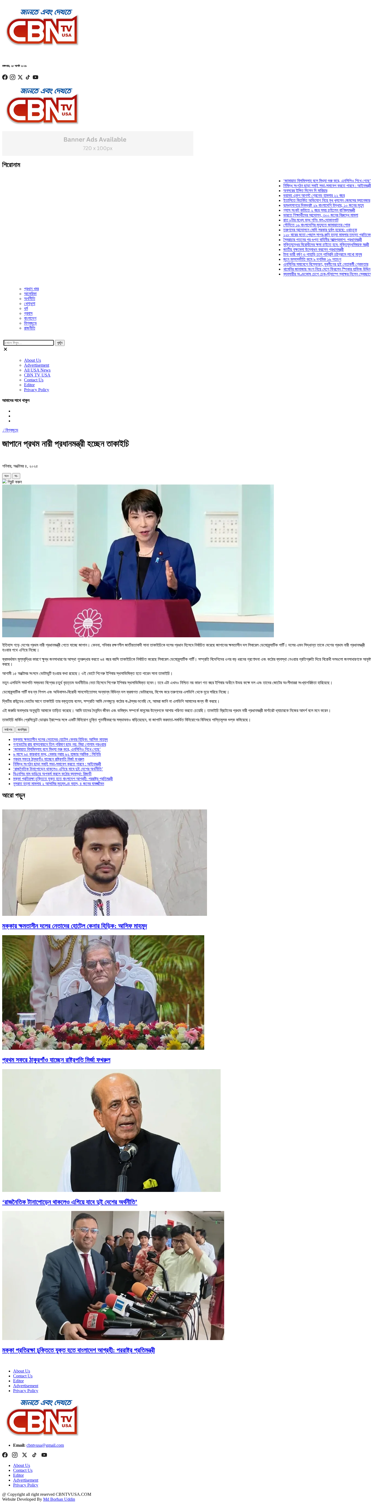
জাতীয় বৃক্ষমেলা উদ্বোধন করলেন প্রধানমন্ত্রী (297, 249)
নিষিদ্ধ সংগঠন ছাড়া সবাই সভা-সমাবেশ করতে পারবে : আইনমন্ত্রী (311, 185)
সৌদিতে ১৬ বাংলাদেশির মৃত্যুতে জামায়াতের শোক (300, 225)
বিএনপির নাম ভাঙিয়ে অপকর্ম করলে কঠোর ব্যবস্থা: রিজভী (52, 774)
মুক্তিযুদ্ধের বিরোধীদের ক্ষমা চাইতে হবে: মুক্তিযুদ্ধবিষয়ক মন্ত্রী (310, 244)
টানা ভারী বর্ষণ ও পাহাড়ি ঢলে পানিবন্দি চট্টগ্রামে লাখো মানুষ (306, 254)
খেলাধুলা (29, 303)
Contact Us (33, 380)
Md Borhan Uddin (59, 1499)
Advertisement (36, 365)
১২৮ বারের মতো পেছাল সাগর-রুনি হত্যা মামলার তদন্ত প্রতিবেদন (312, 234)
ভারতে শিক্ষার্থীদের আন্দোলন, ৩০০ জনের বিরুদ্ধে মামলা (304, 215)
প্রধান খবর (31, 288)
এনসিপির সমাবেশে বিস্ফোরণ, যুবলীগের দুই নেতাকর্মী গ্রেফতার (309, 264)
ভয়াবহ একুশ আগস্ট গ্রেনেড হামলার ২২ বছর (297, 195)
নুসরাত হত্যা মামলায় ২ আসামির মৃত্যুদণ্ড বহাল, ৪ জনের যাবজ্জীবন (58, 783)
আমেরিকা (30, 293)
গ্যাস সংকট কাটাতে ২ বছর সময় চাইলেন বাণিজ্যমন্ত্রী (303, 210)
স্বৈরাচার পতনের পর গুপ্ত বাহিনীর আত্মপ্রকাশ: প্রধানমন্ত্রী (306, 239)
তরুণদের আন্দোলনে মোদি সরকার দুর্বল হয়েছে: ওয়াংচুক (304, 230)
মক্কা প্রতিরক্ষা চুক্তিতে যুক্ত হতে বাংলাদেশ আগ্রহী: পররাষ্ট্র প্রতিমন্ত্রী (63, 778)
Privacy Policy (36, 389)
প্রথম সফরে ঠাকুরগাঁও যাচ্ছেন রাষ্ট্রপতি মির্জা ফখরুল (48, 759)
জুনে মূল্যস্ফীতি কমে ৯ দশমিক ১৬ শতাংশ (296, 259)
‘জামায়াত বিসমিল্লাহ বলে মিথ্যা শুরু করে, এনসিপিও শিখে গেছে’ (310, 180)
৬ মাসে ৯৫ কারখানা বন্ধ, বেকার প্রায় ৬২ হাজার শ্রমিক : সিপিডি (57, 754)
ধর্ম (26, 308)
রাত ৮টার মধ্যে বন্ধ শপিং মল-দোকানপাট (294, 220)
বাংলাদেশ (30, 318)
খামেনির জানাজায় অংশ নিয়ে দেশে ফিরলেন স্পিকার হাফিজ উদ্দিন (310, 269)
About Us (32, 360)
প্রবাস (28, 313)
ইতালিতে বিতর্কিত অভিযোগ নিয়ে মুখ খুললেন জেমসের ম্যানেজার (310, 200)
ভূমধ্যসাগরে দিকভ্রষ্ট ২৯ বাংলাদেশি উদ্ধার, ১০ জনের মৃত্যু (307, 205)
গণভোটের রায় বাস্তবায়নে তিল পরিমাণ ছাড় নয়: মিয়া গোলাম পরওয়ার (59, 744)
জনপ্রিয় (22, 730)
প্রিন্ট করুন (14, 482)
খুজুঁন (60, 343)
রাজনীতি (29, 328)
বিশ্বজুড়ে (30, 323)
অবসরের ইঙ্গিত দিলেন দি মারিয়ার (289, 190)
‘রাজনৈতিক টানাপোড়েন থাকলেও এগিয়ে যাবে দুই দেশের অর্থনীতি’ (58, 769)
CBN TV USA (37, 375)
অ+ (6, 476)
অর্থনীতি (29, 298)
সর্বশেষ (8, 730)
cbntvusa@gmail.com (45, 1445)
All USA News (37, 370)
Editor (29, 384)
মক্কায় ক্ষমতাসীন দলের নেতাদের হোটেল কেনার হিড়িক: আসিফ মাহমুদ (60, 739)
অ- (16, 476)
